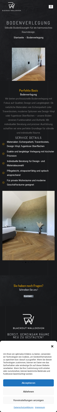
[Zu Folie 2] (25, 262)
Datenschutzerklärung (23, 407)
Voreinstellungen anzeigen (28, 400)
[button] (52, 346)
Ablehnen (28, 391)
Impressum (40, 407)
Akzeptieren (28, 383)
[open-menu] (51, 6)
